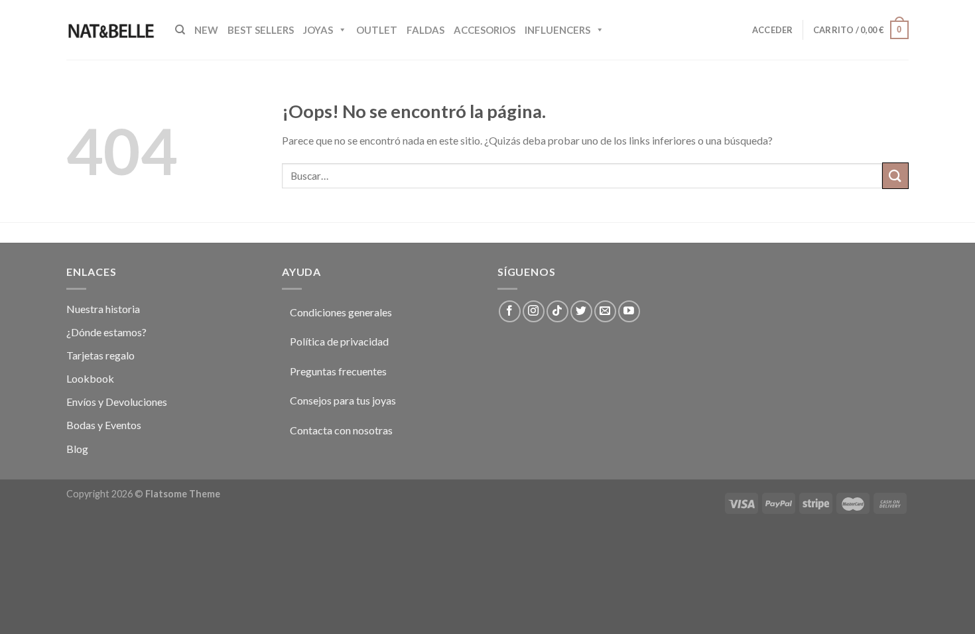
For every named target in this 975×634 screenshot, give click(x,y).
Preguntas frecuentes (338, 371)
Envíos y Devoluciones (116, 401)
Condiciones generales (341, 312)
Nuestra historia (103, 308)
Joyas (318, 30)
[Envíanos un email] (605, 311)
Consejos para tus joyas (343, 400)
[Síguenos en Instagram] (534, 311)
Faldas (425, 30)
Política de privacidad (339, 341)
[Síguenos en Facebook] (510, 311)
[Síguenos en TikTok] (557, 311)
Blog (77, 448)
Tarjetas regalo (100, 355)
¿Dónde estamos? (106, 332)
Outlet (376, 30)
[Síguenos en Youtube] (629, 311)
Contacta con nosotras (341, 430)
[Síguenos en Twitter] (581, 311)
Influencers (557, 30)
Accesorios (484, 30)
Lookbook (90, 378)
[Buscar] (180, 29)
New (206, 30)
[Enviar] (895, 175)
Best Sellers (261, 30)
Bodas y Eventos (103, 424)
